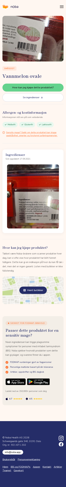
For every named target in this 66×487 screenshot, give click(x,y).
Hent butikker (35, 290)
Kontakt (47, 467)
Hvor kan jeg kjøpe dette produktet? (33, 87)
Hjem (5, 467)
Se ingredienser (31, 97)
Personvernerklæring (29, 459)
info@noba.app (13, 452)
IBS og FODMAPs (20, 467)
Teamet (6, 470)
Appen (36, 467)
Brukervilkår (8, 459)
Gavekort (19, 470)
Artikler (58, 467)
